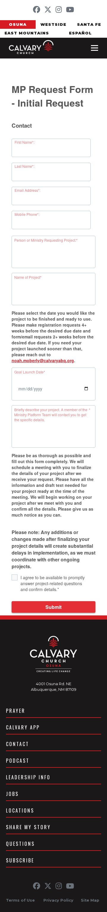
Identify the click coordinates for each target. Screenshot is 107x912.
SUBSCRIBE (20, 860)
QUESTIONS (20, 843)
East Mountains (26, 33)
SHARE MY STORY (28, 827)
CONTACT (17, 744)
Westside (53, 24)
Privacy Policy (58, 900)
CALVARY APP (23, 727)
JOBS (12, 793)
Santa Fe (89, 24)
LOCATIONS (20, 810)
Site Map (90, 900)
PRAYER (15, 710)
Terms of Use (20, 900)
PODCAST (17, 760)
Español (80, 33)
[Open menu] (94, 48)
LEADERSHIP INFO (28, 777)
